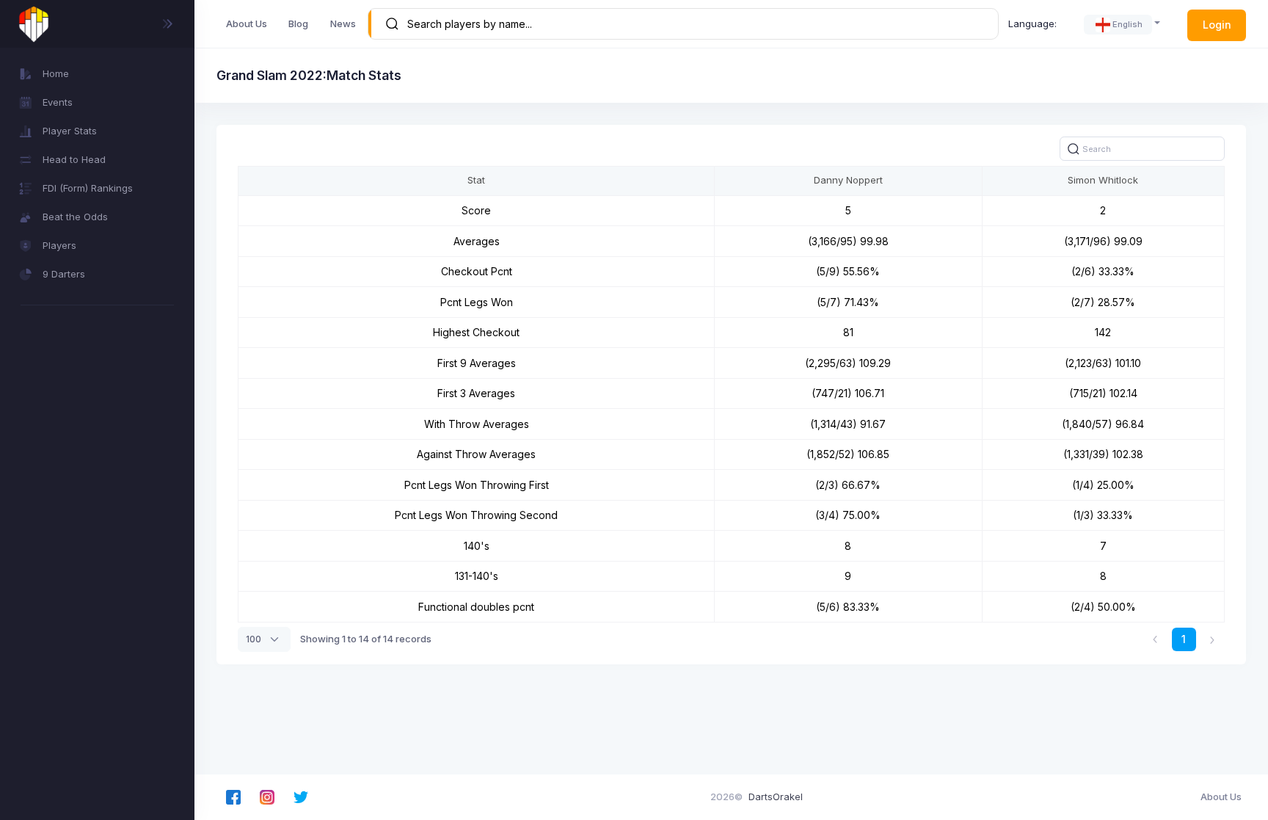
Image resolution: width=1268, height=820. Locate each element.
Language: (1032, 23)
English (1127, 24)
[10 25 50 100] (264, 639)
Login (1217, 24)
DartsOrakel (775, 796)
